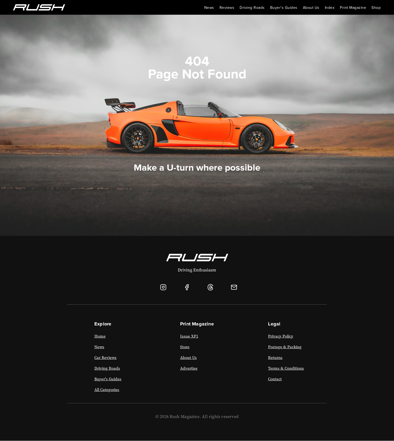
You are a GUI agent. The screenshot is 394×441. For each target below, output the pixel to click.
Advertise (189, 368)
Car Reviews (105, 357)
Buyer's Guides (284, 7)
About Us (188, 357)
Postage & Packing (285, 347)
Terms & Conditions (286, 368)
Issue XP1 (189, 336)
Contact (275, 379)
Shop (376, 7)
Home (100, 336)
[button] (311, 7)
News (209, 7)
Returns (275, 357)
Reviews (227, 7)
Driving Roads (252, 7)
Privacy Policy (280, 336)
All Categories (106, 389)
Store (184, 347)
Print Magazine (353, 7)
